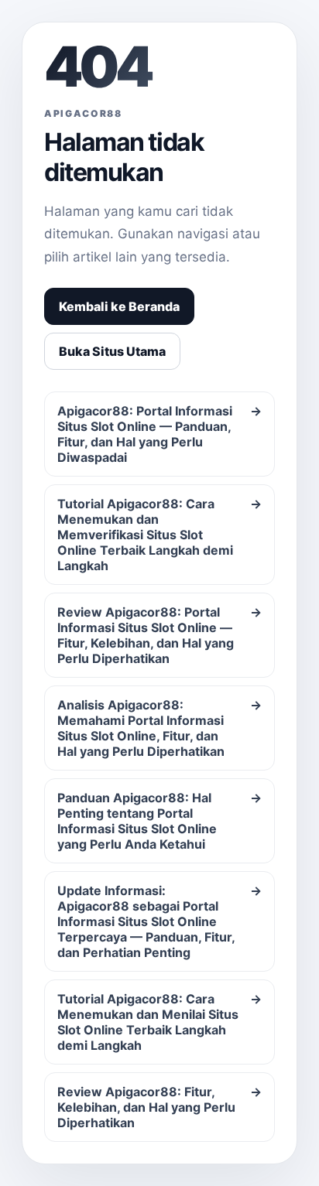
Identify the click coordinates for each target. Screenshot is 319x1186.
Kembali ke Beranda (119, 306)
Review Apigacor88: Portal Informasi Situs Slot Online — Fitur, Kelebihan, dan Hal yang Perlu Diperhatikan (159, 635)
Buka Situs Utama (112, 351)
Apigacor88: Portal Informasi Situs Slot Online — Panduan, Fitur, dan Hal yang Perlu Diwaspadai (159, 434)
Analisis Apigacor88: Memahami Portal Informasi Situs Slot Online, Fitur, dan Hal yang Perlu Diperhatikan (159, 728)
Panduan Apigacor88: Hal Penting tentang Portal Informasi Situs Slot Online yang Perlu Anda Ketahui (159, 821)
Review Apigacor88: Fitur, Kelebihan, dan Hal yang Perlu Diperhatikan (159, 1107)
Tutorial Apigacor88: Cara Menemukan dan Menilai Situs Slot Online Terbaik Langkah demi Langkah (159, 1022)
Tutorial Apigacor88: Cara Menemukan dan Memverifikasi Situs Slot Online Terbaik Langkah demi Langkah (159, 534)
